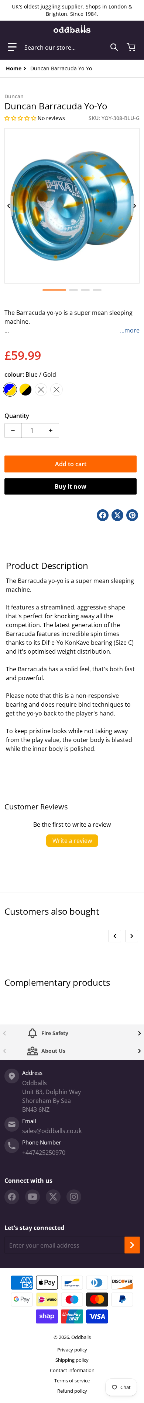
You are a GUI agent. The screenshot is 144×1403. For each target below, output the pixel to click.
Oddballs (81, 1337)
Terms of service (72, 1380)
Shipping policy (72, 1360)
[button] (12, 47)
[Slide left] (9, 206)
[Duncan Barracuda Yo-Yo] (54, 290)
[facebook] (11, 1196)
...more (130, 330)
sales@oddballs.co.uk (52, 1131)
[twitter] (53, 1196)
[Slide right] (135, 206)
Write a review (72, 841)
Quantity (16, 416)
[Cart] (132, 47)
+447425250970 (43, 1153)
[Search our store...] (114, 47)
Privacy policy (72, 1349)
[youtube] (32, 1196)
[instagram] (73, 1196)
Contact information (72, 1370)
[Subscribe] (132, 1245)
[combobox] (71, 47)
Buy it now (70, 486)
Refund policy (72, 1391)
